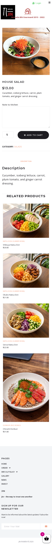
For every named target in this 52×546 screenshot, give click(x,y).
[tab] (26, 161)
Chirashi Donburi (10, 429)
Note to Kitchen (10, 104)
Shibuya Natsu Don (11, 245)
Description (26, 161)
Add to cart (35, 135)
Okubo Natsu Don (10, 294)
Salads (18, 146)
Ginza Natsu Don (10, 344)
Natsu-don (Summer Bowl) (14, 241)
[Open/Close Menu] (49, 2)
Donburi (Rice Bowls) (12, 425)
